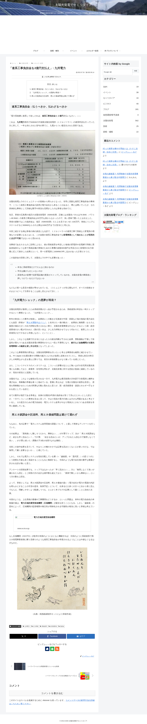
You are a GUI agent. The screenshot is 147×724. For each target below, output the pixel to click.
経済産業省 (53, 626)
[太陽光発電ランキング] (109, 222)
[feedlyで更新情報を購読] (52, 649)
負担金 (62, 626)
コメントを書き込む (52, 693)
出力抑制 (35, 626)
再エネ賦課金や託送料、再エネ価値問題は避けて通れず (53, 96)
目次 (49, 84)
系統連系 (44, 626)
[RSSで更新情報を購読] (57, 649)
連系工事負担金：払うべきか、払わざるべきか (50, 89)
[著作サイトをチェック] (47, 649)
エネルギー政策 (16, 626)
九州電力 (27, 626)
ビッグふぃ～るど (129, 152)
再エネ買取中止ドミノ (36, 322)
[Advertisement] (73, 31)
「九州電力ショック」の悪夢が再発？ (46, 92)
